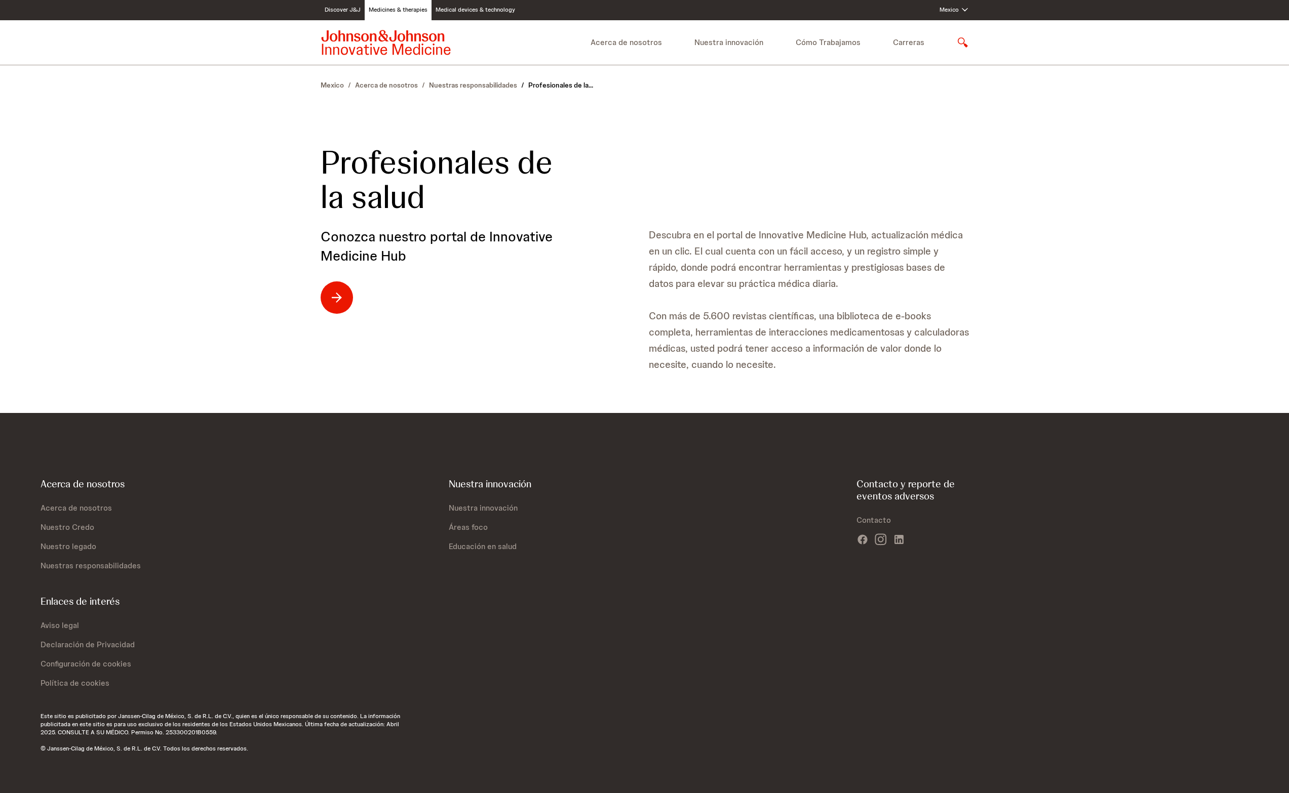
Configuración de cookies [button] (86, 663)
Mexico (332, 85)
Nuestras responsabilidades (473, 85)
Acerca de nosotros (386, 85)
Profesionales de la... (560, 85)
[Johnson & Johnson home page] (386, 42)
